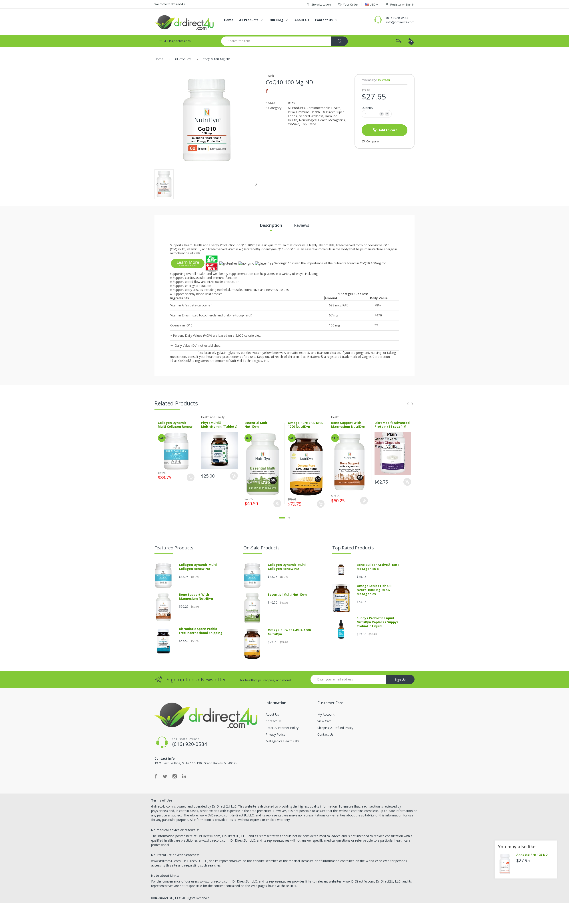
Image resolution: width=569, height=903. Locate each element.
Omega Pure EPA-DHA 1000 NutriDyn (305, 425)
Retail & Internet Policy (282, 728)
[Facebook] (267, 91)
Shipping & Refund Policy (335, 728)
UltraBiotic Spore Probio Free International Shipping (200, 631)
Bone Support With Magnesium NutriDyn (348, 425)
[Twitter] (165, 776)
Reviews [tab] (301, 225)
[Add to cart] (190, 477)
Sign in (410, 4)
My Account (326, 714)
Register (395, 4)
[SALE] (176, 450)
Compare (372, 141)
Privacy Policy (275, 734)
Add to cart (388, 130)
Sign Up (400, 679)
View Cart (324, 721)
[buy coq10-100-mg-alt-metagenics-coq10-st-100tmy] (211, 263)
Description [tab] (271, 225)
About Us (272, 714)
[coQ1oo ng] (187, 263)
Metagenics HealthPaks (282, 741)
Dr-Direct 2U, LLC (167, 898)
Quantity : (368, 108)
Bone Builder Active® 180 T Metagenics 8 (378, 567)
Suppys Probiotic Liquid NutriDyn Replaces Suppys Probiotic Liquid (378, 622)
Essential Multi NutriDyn (256, 425)
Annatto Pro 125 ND (532, 854)
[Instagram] (174, 776)
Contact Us (274, 721)
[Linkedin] (184, 776)
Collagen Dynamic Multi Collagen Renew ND (175, 427)
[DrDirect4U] (184, 22)
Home (158, 59)
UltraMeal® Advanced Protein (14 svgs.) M (392, 425)
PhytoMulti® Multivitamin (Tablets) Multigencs (219, 427)
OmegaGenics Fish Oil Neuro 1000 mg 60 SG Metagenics (374, 590)
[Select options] (234, 476)
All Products (183, 59)
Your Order (350, 4)
